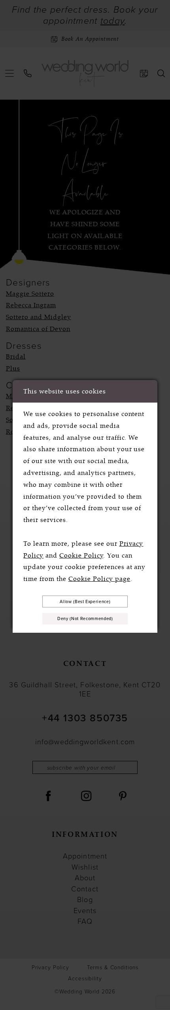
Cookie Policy (81, 555)
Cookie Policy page (99, 578)
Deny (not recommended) (85, 618)
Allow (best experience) (85, 601)
